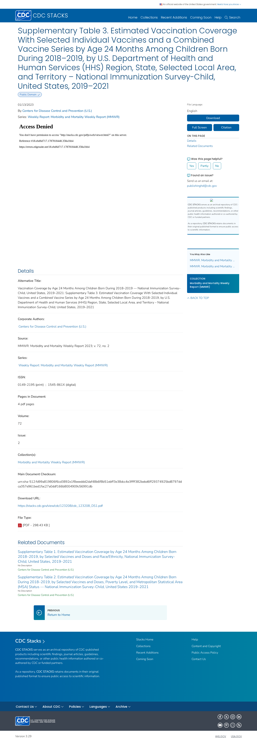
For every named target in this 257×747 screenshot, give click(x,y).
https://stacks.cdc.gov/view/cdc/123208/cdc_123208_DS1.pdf (60, 506)
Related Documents (200, 146)
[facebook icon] (220, 717)
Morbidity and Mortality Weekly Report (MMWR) (51, 462)
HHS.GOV (220, 736)
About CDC (51, 706)
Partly (205, 166)
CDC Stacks (28, 641)
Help (218, 17)
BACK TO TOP (199, 298)
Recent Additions (174, 17)
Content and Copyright (206, 646)
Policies (75, 706)
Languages (98, 706)
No (217, 166)
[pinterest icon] (226, 725)
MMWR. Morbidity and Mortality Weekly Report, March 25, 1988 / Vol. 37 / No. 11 (213, 260)
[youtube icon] (220, 725)
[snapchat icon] (232, 725)
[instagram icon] (232, 717)
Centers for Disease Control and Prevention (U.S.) (57, 111)
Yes (191, 166)
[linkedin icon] (239, 717)
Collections (149, 17)
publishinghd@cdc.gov (202, 186)
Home (132, 17)
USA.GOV (236, 736)
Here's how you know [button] (228, 4)
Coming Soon (200, 17)
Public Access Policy (205, 653)
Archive (121, 706)
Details (191, 141)
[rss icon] (239, 725)
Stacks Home (144, 639)
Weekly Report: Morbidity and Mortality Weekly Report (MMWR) (74, 117)
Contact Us (199, 659)
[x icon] (226, 717)
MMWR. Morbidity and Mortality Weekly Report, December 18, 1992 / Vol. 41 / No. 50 (213, 266)
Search (234, 17)
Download (213, 118)
